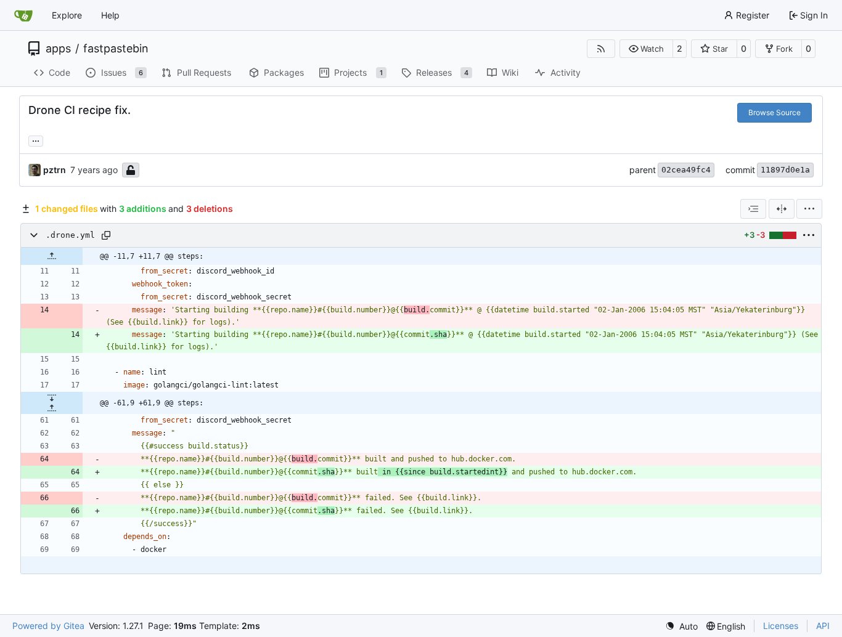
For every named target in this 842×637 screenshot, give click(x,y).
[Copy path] (106, 235)
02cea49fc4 (686, 169)
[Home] (23, 15)
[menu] (809, 209)
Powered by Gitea (48, 625)
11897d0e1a (785, 169)
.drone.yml (70, 235)
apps (58, 49)
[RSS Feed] (601, 48)
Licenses (780, 625)
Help (110, 15)
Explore (67, 15)
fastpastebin (116, 49)
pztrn (54, 169)
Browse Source (774, 112)
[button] (646, 48)
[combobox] (753, 209)
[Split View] (782, 209)
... (35, 140)
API (823, 625)
